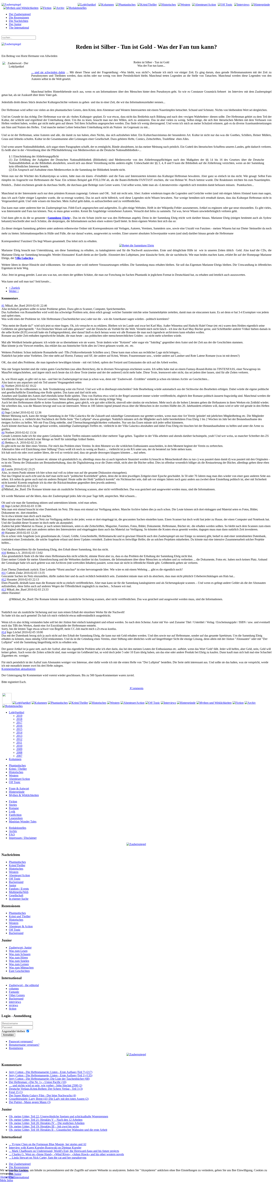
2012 (19, 739)
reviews (13, 1005)
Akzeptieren (7, 1176)
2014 (19, 732)
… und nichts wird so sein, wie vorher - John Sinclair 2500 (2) (45, 1085)
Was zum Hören (18, 957)
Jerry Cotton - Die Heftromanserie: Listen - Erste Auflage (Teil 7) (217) (50, 1072)
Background (16, 882)
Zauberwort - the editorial (24, 985)
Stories (13, 804)
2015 (19, 729)
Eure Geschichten (19, 970)
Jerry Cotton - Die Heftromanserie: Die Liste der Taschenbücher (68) (49, 1078)
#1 (2, 305)
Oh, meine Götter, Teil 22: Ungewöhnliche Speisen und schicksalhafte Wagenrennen (58, 1116)
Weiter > (14, 291)
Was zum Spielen (19, 960)
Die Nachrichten (18, 20)
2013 (19, 735)
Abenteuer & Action (21, 926)
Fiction (13, 801)
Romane (14, 808)
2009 (19, 749)
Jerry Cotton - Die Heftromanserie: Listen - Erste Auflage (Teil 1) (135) (50, 1075)
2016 (19, 725)
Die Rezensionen (19, 17)
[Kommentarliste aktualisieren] (19, 298)
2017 (19, 722)
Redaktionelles (17, 827)
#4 (2, 432)
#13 (3, 589)
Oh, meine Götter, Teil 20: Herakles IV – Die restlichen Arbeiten (46, 1123)
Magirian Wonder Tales (22, 821)
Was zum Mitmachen (21, 967)
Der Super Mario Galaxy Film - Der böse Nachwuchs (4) (42, 1095)
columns (14, 988)
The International (19, 27)
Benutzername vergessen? (24, 1044)
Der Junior (15, 24)
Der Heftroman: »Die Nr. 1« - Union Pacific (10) (37, 1082)
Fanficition (15, 814)
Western (13, 775)
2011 (19, 742)
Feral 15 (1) (16, 1092)
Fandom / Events (19, 888)
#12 (3, 579)
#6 (2, 469)
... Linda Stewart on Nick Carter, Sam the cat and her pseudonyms (47, 1157)
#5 (2, 442)
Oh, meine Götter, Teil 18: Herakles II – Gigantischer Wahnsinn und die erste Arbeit (58, 1129)
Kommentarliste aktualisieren (18, 669)
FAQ (12, 834)
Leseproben (16, 818)
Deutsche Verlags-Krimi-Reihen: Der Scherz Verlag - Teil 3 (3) (46, 1088)
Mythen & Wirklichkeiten (24, 795)
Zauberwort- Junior (20, 947)
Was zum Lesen (18, 950)
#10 (3, 552)
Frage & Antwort (19, 788)
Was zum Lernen (19, 964)
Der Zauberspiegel (20, 14)
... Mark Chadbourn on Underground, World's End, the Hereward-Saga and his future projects (64, 1150)
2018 (19, 719)
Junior (12, 885)
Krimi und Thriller (19, 916)
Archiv (13, 831)
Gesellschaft (16, 895)
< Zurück (14, 287)
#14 (3, 632)
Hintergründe (17, 791)
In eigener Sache (18, 898)
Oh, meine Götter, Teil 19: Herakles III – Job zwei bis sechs (44, 1126)
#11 (3, 572)
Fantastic (14, 991)
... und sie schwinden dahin (48, 72)
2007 (19, 755)
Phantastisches (17, 765)
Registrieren (16, 1048)
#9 (2, 532)
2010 (19, 745)
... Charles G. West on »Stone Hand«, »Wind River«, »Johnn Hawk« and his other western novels (66, 1154)
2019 (19, 715)
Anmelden (8, 1035)
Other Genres (17, 995)
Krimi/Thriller (17, 865)
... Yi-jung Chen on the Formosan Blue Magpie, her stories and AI (47, 1144)
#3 (2, 412)
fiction (12, 1008)
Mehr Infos (6, 1180)
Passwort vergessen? (21, 1041)
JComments (136, 688)
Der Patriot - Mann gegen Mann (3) (30, 1102)
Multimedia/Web (18, 892)
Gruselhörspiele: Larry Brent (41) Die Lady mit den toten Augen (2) (49, 1098)
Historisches (16, 772)
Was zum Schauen (19, 954)
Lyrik (12, 811)
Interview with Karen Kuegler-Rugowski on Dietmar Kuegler (45, 1147)
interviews (15, 1001)
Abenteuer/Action (19, 778)
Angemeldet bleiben (13, 1031)
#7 (2, 486)
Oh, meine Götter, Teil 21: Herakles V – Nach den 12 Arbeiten (45, 1119)
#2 (2, 385)
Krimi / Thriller (18, 768)
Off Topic (14, 782)
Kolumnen (15, 759)
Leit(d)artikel (16, 712)
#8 (2, 506)
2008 (19, 752)
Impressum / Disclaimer (23, 837)
